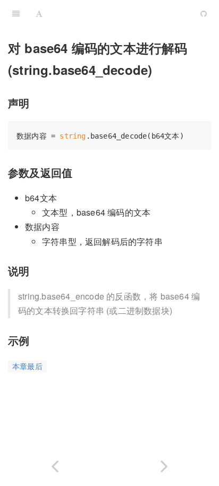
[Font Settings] (39, 13)
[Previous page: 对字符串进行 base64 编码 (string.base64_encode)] (55, 464)
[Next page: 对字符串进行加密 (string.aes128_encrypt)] (164, 464)
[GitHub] (203, 13)
